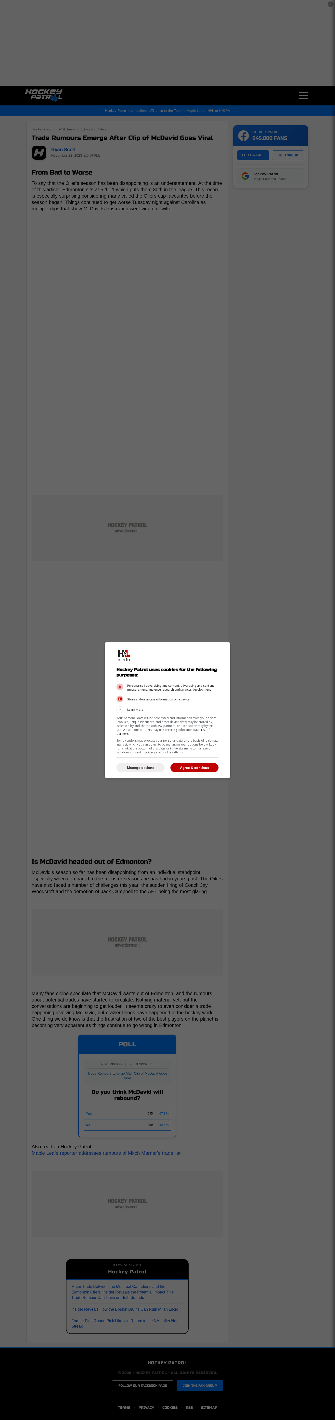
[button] (167, 709)
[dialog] (167, 710)
